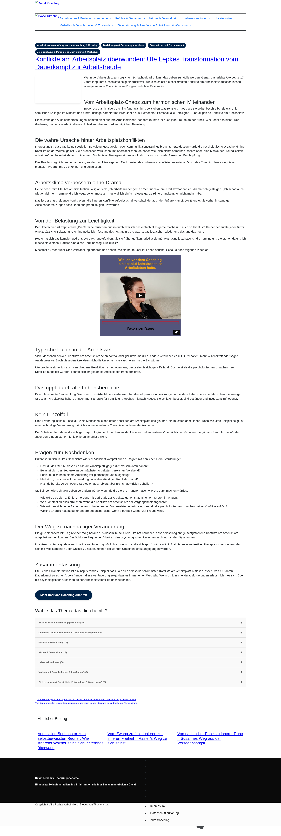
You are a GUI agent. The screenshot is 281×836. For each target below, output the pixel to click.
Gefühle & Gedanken (129, 18)
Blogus (84, 804)
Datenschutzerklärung (164, 813)
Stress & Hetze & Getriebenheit (167, 45)
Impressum (157, 806)
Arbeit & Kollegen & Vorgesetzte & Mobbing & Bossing (67, 45)
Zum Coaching (159, 820)
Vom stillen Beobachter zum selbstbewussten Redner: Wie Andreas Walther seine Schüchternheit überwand (70, 741)
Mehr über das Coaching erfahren (63, 595)
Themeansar (101, 804)
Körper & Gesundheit (163, 18)
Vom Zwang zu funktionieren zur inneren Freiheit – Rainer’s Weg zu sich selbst (137, 738)
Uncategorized (223, 18)
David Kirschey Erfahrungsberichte (57, 778)
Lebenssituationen (196, 18)
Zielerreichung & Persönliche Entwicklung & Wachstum (153, 25)
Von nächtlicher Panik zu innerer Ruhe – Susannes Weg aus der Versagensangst (210, 738)
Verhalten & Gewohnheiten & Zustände (85, 25)
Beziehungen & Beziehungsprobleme (84, 18)
